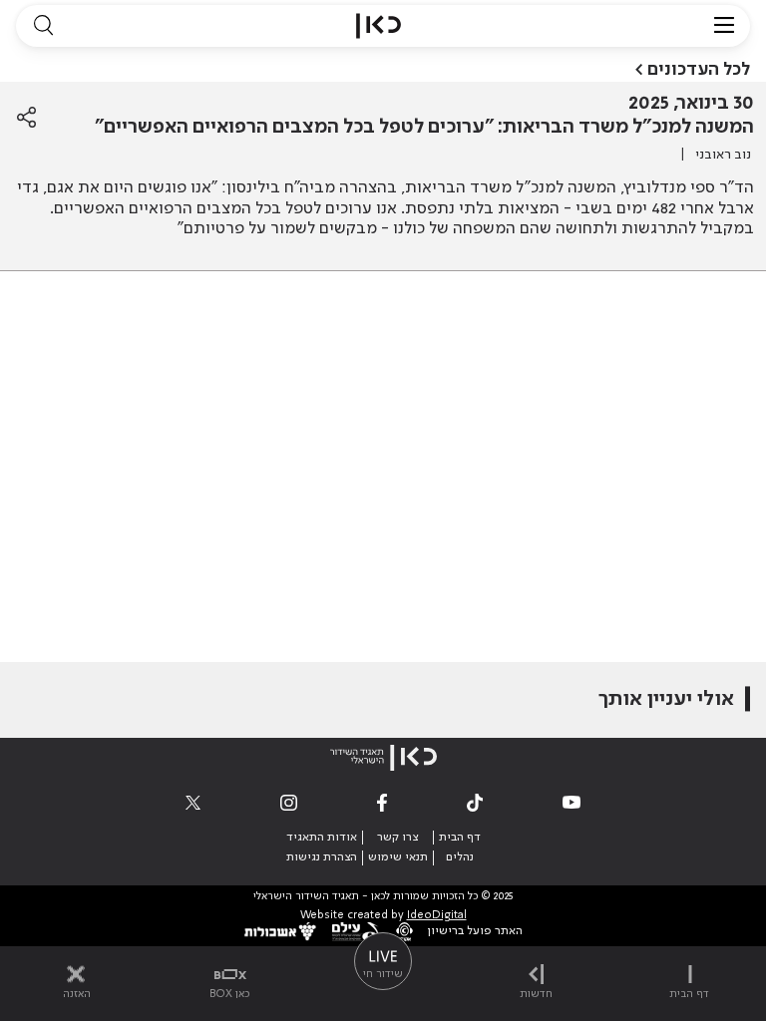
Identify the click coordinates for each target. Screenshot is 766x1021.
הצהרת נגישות (321, 857)
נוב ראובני (723, 155)
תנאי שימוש (398, 857)
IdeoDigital (437, 915)
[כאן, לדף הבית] (378, 26)
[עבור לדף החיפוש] (43, 26)
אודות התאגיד (321, 838)
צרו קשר (397, 838)
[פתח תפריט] (724, 26)
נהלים (460, 857)
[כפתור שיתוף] (26, 118)
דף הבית (460, 838)
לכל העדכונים (698, 70)
